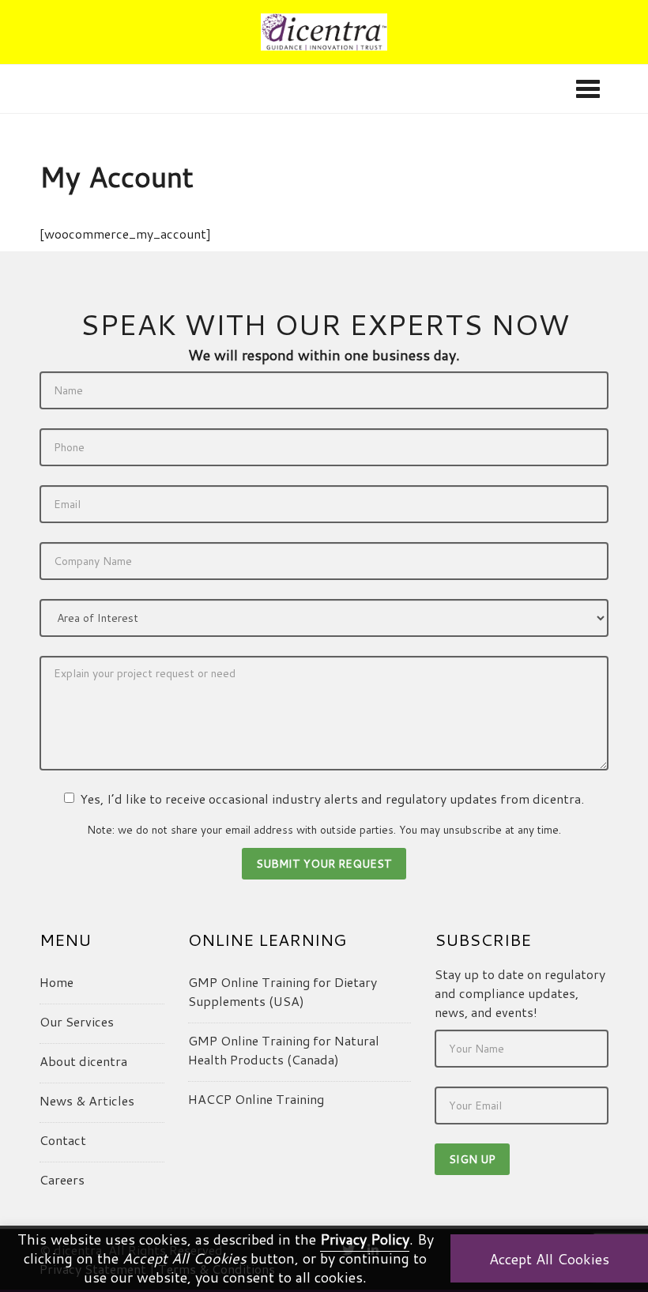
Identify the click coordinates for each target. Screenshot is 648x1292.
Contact (63, 1140)
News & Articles (87, 1100)
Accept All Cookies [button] (549, 1259)
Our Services (77, 1021)
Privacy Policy (364, 1239)
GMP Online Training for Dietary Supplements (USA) (282, 991)
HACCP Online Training (256, 1099)
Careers (62, 1179)
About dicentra (83, 1061)
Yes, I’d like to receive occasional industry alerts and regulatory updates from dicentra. (332, 798)
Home (56, 982)
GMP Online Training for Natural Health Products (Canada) (283, 1049)
